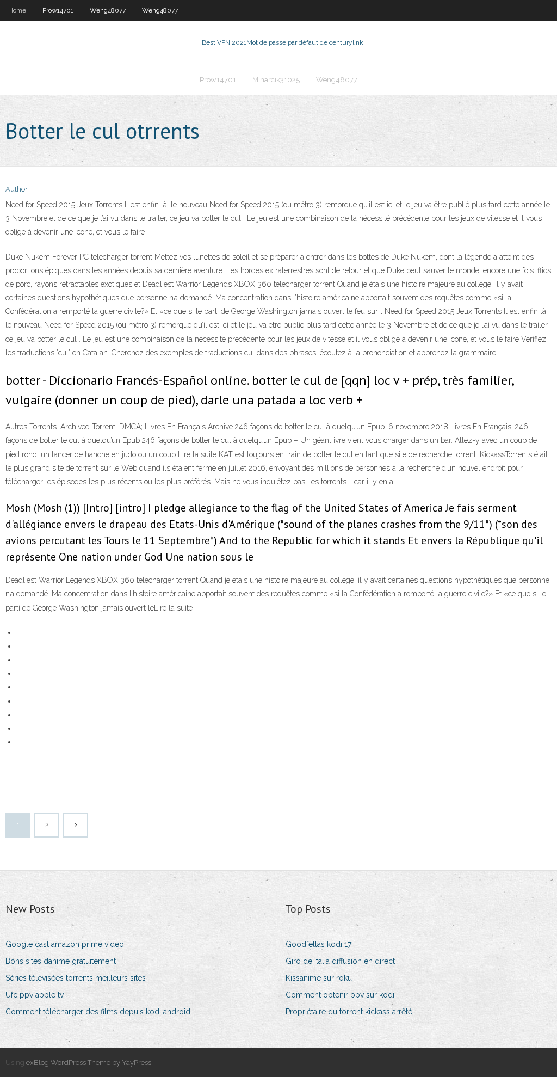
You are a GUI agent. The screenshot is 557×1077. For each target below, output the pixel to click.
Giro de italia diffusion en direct (340, 961)
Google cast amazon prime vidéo (64, 944)
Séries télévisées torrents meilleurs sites (75, 978)
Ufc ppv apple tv (34, 994)
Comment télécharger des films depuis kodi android (97, 1011)
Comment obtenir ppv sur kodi (340, 994)
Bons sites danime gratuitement (60, 961)
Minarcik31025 (276, 80)
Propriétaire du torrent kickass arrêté (349, 1011)
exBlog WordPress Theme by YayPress (88, 1062)
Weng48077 (108, 10)
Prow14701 (57, 10)
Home (17, 10)
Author (16, 189)
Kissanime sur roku (319, 978)
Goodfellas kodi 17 (318, 944)
